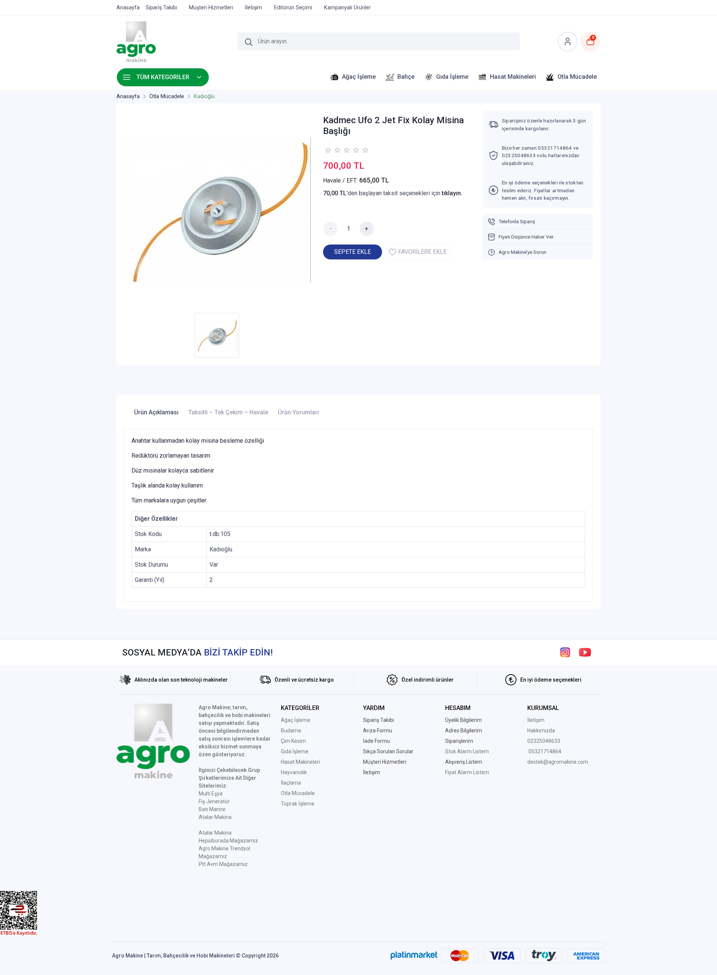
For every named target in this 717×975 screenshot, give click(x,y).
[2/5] (332, 150)
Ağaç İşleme (295, 720)
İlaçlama (291, 783)
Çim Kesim (293, 741)
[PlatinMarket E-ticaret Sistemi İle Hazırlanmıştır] (414, 955)
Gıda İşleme (294, 751)
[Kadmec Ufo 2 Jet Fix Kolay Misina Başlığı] (219, 209)
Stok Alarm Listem (467, 751)
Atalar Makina (215, 817)
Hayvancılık (294, 772)
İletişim (535, 720)
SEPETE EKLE (352, 251)
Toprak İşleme (297, 804)
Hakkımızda (541, 730)
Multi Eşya (211, 794)
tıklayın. (452, 193)
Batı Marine (212, 809)
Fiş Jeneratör (214, 801)
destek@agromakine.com (557, 762)
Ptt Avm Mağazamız (223, 864)
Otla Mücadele (298, 793)
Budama (291, 730)
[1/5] (327, 150)
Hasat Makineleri (300, 762)
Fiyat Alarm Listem (467, 772)
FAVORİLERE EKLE (422, 251)
